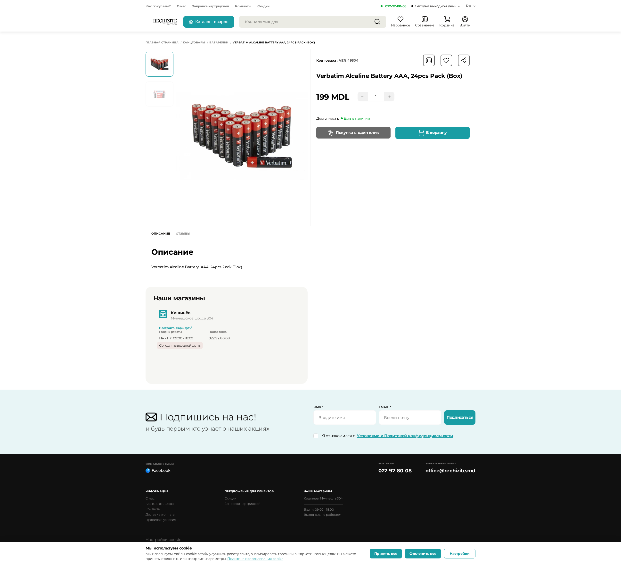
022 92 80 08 (219, 338)
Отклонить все (422, 553)
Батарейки (218, 42)
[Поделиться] (464, 60)
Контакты (243, 6)
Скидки (263, 6)
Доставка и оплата (160, 514)
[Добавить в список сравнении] (429, 60)
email (385, 407)
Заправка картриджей (210, 6)
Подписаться (460, 417)
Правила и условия (161, 520)
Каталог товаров (212, 21)
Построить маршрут (174, 328)
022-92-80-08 (396, 6)
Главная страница (162, 42)
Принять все (385, 553)
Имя (318, 407)
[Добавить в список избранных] (446, 60)
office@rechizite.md (450, 471)
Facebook (161, 470)
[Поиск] (377, 22)
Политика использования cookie (255, 559)
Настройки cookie (163, 539)
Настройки (460, 553)
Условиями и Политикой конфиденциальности (405, 436)
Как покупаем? (158, 6)
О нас (181, 6)
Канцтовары (194, 42)
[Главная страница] (165, 22)
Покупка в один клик (357, 132)
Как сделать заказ (160, 504)
